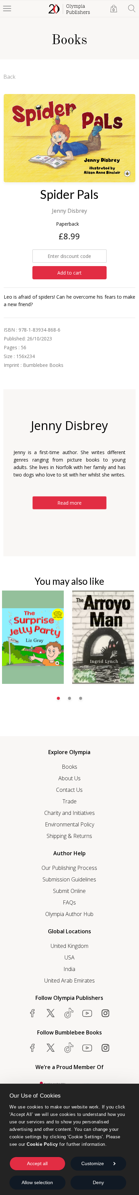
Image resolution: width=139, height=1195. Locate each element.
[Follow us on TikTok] (69, 1013)
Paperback (67, 224)
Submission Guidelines (69, 879)
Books (69, 766)
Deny (98, 1182)
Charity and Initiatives (69, 813)
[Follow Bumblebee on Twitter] (50, 1047)
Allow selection (37, 1182)
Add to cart (69, 272)
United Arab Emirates (69, 980)
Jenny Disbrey (69, 210)
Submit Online (69, 891)
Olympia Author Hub (69, 914)
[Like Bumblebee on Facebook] (32, 1047)
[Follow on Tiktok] (69, 1047)
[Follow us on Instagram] (105, 1013)
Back (9, 76)
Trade (69, 801)
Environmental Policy (69, 824)
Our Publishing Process (69, 868)
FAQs (69, 902)
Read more (69, 503)
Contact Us (69, 789)
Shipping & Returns (69, 836)
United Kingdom (69, 946)
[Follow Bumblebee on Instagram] (105, 1047)
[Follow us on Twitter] (50, 1013)
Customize (92, 1163)
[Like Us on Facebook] (32, 1013)
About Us (69, 778)
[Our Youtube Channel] (87, 1013)
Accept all (37, 1163)
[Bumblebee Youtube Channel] (87, 1047)
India (69, 969)
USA (69, 957)
